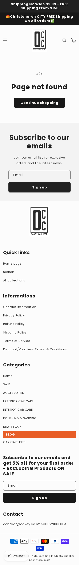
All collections (14, 280)
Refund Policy (14, 324)
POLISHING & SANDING (19, 418)
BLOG (10, 434)
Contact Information (19, 307)
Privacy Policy (14, 315)
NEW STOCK (12, 427)
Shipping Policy (15, 332)
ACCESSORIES (13, 393)
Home (7, 376)
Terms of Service (16, 341)
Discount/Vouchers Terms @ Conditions (35, 349)
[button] (5, 40)
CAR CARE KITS (14, 442)
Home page (12, 263)
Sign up (39, 187)
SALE (6, 384)
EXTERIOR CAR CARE (18, 401)
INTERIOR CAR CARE (18, 410)
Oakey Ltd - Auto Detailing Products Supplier (45, 556)
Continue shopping (39, 102)
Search (8, 272)
